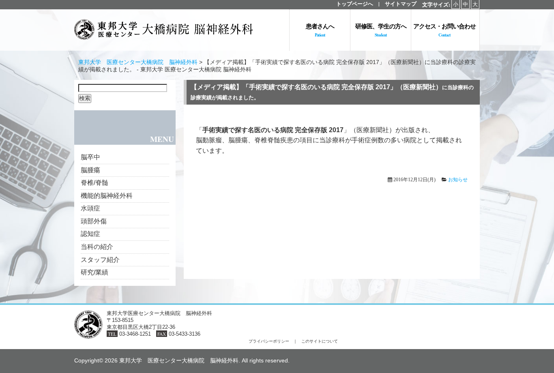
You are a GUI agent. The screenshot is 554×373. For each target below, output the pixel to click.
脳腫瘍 (90, 170)
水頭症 (90, 208)
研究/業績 (94, 272)
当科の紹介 (97, 246)
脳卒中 (90, 157)
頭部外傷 (94, 221)
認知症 (90, 233)
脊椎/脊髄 (94, 182)
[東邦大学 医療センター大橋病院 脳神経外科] (163, 43)
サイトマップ (401, 3)
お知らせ (458, 179)
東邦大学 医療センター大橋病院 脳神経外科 (138, 62)
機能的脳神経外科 (107, 195)
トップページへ (354, 3)
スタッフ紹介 (100, 259)
